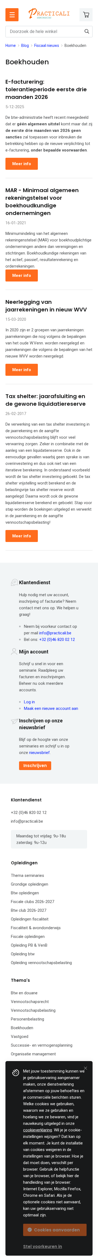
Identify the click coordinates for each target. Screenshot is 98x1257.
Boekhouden (22, 1027)
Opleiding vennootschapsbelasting (41, 962)
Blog (25, 45)
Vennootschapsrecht (30, 1001)
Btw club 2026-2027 (28, 910)
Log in (29, 701)
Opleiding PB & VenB (29, 945)
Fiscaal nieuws (46, 45)
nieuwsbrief (39, 752)
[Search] (87, 31)
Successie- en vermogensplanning (41, 1045)
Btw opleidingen (25, 892)
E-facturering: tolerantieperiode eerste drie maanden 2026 (46, 89)
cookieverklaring (37, 1130)
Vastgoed (19, 1036)
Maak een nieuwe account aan (51, 708)
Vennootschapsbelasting (33, 1010)
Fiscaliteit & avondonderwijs (36, 927)
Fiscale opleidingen (28, 936)
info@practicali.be (55, 633)
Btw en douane (24, 993)
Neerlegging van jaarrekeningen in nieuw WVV (46, 305)
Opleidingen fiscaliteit (29, 919)
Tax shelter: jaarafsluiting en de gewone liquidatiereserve (45, 400)
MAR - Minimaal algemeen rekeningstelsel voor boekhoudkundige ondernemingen (42, 201)
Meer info (21, 163)
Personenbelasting (27, 1019)
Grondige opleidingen (29, 884)
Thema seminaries (27, 875)
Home (10, 45)
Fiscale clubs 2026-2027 (32, 901)
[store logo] (49, 13)
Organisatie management (33, 1054)
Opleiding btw (23, 954)
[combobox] (49, 31)
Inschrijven (35, 765)
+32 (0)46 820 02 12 (57, 639)
